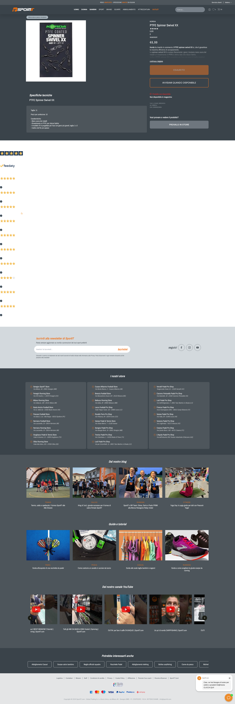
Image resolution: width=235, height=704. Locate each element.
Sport (101, 10)
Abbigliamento (129, 10)
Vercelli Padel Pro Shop (170, 387)
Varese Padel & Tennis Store (106, 422)
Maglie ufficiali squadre (92, 664)
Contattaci (69, 678)
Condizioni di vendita (97, 678)
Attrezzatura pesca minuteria (37, 17)
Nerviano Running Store (46, 429)
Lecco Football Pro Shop (108, 408)
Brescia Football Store (110, 394)
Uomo (76, 10)
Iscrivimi (122, 349)
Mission (78, 678)
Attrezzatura (144, 10)
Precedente (4, 175)
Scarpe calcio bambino (65, 664)
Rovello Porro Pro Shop (106, 415)
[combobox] (190, 9)
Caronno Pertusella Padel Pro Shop (172, 394)
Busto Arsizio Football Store (46, 408)
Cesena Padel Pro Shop (170, 429)
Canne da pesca (187, 664)
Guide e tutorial (117, 524)
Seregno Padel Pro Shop (108, 429)
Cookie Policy (120, 678)
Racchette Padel (116, 664)
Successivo (13, 175)
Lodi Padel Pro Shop (113, 442)
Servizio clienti (217, 2)
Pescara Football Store (49, 415)
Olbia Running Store (45, 442)
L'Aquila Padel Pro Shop (175, 436)
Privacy (109, 678)
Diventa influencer (161, 678)
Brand (109, 10)
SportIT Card (174, 678)
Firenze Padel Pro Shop (173, 408)
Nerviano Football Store (46, 422)
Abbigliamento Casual (39, 664)
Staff (85, 678)
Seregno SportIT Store (45, 387)
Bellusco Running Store (106, 401)
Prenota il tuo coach (144, 678)
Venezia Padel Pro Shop (168, 422)
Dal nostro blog (117, 462)
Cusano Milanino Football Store (108, 387)
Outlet (155, 10)
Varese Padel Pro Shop (167, 415)
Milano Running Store (45, 401)
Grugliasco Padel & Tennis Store (47, 436)
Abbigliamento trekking (140, 664)
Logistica (60, 678)
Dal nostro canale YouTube (117, 587)
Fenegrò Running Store (45, 394)
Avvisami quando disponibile (179, 82)
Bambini (93, 10)
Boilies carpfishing (165, 664)
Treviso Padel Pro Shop (109, 436)
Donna (84, 10)
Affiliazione (131, 678)
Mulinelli (206, 664)
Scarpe (117, 10)
